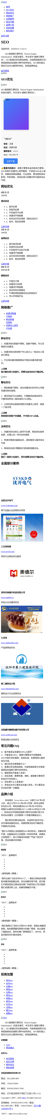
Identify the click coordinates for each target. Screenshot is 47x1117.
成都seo (9, 1013)
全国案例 (10, 19)
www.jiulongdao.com (9, 643)
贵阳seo (9, 989)
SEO (24, 1098)
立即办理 (5, 227)
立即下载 (11, 161)
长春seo (9, 986)
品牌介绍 (10, 25)
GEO (8, 1045)
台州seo (9, 983)
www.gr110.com (7, 552)
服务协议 (10, 1065)
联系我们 (10, 31)
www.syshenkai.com (9, 505)
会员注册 (5, 36)
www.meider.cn (7, 597)
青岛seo (9, 995)
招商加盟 (10, 28)
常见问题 (10, 22)
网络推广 (10, 16)
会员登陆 (5, 71)
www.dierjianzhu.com (10, 689)
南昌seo (9, 998)
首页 (8, 7)
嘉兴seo (9, 1010)
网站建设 (10, 1048)
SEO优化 (10, 10)
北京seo (9, 1004)
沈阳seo (9, 1007)
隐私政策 (10, 1068)
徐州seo (9, 980)
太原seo (9, 992)
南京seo (9, 1001)
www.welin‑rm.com (9, 735)
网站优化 (10, 13)
